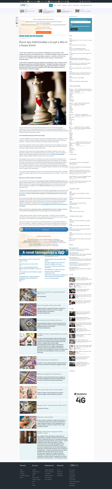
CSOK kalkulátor (48, 477)
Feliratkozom (74, 29)
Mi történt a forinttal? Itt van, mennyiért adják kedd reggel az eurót (84, 278)
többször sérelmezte (45, 185)
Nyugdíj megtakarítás (49, 469)
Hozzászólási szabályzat (74, 481)
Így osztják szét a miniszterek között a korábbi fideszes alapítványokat (83, 301)
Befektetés (22, 473)
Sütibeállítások (72, 485)
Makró (21, 469)
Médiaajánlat (72, 471)
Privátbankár (59, 471)
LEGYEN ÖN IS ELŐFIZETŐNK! (43, 236)
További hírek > (73, 154)
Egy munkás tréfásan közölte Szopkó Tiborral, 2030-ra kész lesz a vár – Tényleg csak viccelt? (80, 181)
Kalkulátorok (76, 5)
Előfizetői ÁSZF (72, 483)
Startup (33, 485)
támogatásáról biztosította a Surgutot (52, 209)
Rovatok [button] (70, 5)
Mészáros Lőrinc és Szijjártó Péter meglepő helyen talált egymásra (83, 312)
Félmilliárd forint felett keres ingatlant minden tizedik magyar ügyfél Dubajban (82, 127)
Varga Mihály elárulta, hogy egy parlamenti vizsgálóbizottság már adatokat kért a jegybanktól (29, 278)
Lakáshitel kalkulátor (49, 475)
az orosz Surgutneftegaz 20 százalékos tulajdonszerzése (50, 181)
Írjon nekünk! (72, 470)
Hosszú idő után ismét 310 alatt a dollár (28, 264)
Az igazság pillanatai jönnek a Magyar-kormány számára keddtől (83, 318)
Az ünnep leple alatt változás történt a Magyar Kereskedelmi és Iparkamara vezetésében (84, 324)
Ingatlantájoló (60, 475)
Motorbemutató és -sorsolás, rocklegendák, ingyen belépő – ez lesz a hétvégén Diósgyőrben (80, 177)
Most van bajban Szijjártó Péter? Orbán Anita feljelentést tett (83, 290)
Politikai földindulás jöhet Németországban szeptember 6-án (83, 329)
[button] (80, 1)
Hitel (33, 475)
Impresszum (71, 473)
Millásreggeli (59, 473)
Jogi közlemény (72, 475)
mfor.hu (58, 469)
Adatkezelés (71, 477)
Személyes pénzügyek (24, 475)
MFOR (24, 5)
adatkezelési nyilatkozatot (78, 26)
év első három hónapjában (57, 154)
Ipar (33, 483)
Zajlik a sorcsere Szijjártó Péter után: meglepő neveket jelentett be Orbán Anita (83, 296)
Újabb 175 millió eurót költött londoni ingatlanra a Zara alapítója (82, 104)
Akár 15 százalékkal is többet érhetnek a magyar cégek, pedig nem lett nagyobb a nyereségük (83, 90)
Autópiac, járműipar (36, 479)
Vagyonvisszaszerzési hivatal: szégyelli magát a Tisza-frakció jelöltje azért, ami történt (84, 285)
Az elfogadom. (80, 26)
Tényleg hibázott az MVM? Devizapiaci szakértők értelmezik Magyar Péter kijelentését (83, 364)
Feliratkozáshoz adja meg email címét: (79, 20)
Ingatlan (34, 473)
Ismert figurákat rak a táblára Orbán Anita (55, 269)
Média (33, 481)
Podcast (59, 5)
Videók (55, 5)
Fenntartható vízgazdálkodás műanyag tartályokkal (80, 167)
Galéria (21, 477)
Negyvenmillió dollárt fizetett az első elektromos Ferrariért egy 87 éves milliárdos (83, 143)
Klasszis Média (72, 479)
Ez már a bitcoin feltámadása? (52, 278)
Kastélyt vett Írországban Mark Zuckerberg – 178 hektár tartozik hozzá (83, 115)
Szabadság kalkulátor (49, 471)
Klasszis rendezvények (84, 5)
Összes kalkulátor (48, 479)
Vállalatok (22, 471)
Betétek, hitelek (35, 477)
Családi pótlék (47, 473)
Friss (51, 5)
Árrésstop (65, 5)
